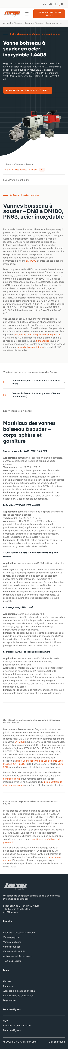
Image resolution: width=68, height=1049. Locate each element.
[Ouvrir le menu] (27, 14)
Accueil (7, 23)
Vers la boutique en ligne (49, 13)
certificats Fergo (11, 778)
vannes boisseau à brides (29, 347)
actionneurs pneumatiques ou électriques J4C (38, 334)
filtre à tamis (42, 340)
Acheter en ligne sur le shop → (28, 90)
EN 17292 (31, 260)
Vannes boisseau (23, 23)
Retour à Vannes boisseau (18, 164)
